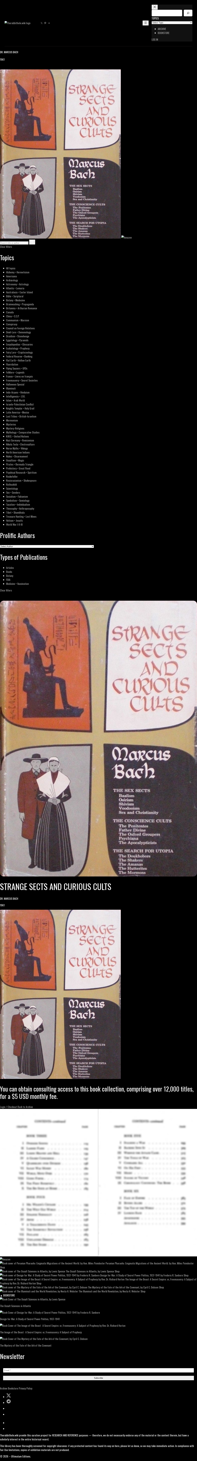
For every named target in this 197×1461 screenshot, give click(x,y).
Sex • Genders (13, 492)
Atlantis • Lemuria (15, 288)
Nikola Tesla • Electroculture (20, 444)
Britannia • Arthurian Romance (21, 308)
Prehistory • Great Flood (18, 468)
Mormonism (12, 420)
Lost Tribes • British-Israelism (21, 416)
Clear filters (6, 247)
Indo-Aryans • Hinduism (18, 392)
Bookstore (13, 1388)
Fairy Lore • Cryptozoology (19, 352)
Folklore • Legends (15, 372)
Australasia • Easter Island (19, 292)
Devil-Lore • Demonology (18, 332)
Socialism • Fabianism (17, 496)
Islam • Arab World (15, 400)
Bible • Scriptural (14, 296)
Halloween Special (15, 384)
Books (9, 572)
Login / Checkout (8, 1107)
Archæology (12, 280)
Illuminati (11, 388)
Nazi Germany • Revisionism (20, 440)
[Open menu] (146, 23)
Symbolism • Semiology (17, 500)
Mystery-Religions (15, 428)
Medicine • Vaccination (17, 584)
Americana (11, 276)
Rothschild (11, 484)
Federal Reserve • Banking (19, 356)
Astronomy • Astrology (17, 284)
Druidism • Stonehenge (17, 336)
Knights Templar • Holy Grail (20, 408)
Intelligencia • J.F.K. (15, 396)
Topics (155, 18)
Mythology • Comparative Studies (23, 432)
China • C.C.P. (12, 316)
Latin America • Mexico (17, 412)
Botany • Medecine (15, 300)
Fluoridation (12, 364)
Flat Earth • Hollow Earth (18, 360)
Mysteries (11, 424)
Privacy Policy (25, 1388)
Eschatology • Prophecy (18, 348)
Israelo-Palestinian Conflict (20, 404)
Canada (10, 312)
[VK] (9, 67)
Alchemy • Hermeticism (17, 272)
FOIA (8, 580)
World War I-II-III (14, 524)
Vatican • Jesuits (14, 520)
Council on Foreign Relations (20, 328)
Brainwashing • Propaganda (20, 304)
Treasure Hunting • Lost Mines (21, 516)
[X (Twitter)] (5, 67)
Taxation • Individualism (18, 504)
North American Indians (18, 452)
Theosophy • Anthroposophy (20, 508)
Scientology (12, 488)
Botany (9, 576)
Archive (3, 1388)
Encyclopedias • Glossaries (19, 344)
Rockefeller (12, 476)
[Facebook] (2, 67)
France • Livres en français (19, 376)
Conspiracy (11, 324)
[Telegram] (12, 67)
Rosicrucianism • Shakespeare (21, 480)
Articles (10, 568)
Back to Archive (25, 1107)
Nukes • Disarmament (17, 456)
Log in (155, 39)
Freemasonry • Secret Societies (22, 380)
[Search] (188, 13)
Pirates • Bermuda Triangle (19, 464)
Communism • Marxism (17, 320)
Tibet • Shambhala (15, 512)
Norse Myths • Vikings (17, 448)
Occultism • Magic (15, 460)
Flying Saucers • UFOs (16, 368)
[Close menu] (155, 7)
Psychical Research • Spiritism (21, 472)
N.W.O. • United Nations (17, 436)
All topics (10, 268)
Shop (2, 1267)
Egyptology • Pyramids (17, 340)
